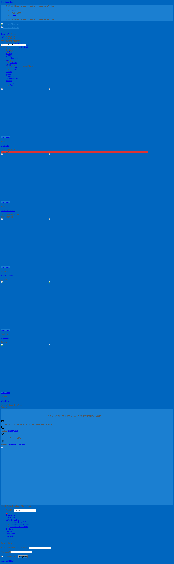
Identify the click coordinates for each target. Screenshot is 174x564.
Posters (9, 72)
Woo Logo (5, 338)
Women (9, 81)
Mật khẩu (5, 552)
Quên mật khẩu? (7, 561)
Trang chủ (5, 34)
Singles (13, 69)
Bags (8, 51)
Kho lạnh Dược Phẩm (19, 48)
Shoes (8, 74)
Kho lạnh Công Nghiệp (19, 524)
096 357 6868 (13, 431)
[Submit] (7, 513)
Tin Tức (9, 50)
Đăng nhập (23, 557)
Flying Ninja (5, 146)
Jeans (13, 83)
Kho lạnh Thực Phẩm (18, 43)
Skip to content (7, 2)
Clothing (9, 56)
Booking (9, 53)
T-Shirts (13, 63)
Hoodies (14, 58)
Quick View (5, 137)
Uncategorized (12, 78)
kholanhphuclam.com (16, 445)
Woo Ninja (5, 401)
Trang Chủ (10, 36)
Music (8, 65)
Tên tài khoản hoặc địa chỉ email (15, 548)
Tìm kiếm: (9, 510)
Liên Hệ (9, 531)
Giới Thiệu (10, 39)
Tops (12, 85)
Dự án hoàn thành (13, 520)
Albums (13, 67)
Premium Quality (8, 210)
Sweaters (10, 76)
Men (7, 60)
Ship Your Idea (7, 275)
